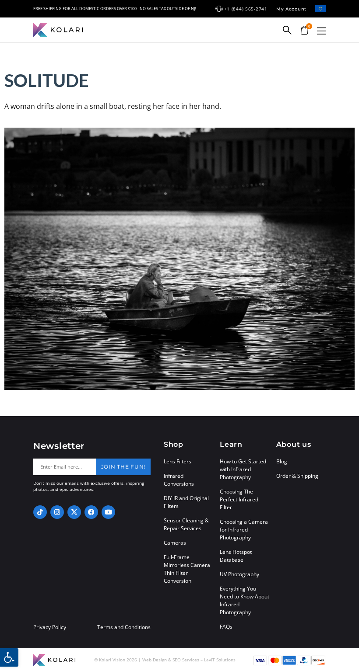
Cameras (175, 542)
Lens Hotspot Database (236, 555)
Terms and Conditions (124, 627)
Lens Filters (177, 461)
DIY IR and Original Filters (186, 502)
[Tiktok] (40, 512)
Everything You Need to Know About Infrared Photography (244, 600)
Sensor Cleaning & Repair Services (186, 524)
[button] (321, 31)
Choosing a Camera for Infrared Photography (244, 529)
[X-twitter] (74, 512)
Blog (281, 461)
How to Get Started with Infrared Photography (243, 469)
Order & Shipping (297, 476)
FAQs (226, 626)
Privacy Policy (49, 627)
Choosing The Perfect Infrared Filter (239, 499)
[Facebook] (91, 512)
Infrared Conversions (179, 479)
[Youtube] (108, 512)
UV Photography (239, 574)
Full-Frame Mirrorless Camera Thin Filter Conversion (187, 568)
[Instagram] (57, 512)
